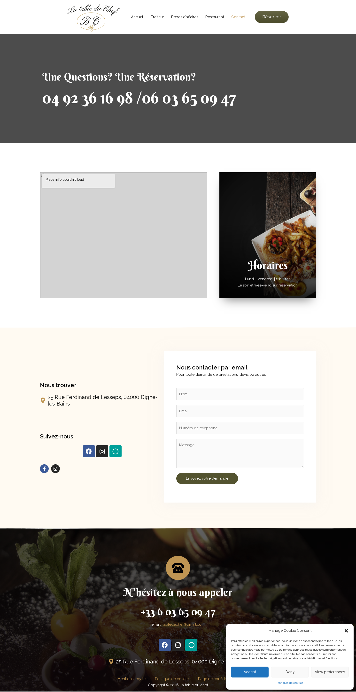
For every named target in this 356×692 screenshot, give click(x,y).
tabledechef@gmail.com (183, 624)
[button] (346, 630)
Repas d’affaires (184, 17)
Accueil (137, 17)
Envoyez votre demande (207, 478)
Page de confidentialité (218, 679)
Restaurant (214, 17)
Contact (238, 17)
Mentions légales (132, 679)
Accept (250, 672)
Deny (290, 672)
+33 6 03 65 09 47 (178, 611)
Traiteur (157, 17)
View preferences (330, 672)
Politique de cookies (290, 682)
